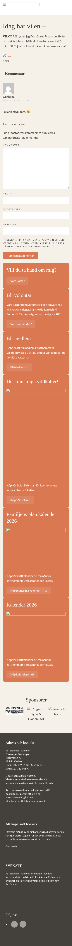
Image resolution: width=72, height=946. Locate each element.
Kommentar (11, 145)
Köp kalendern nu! (22, 674)
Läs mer (46, 839)
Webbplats (10, 224)
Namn (8, 194)
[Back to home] (21, 7)
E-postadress (13, 209)
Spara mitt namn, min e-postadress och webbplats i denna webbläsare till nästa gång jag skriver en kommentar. (33, 243)
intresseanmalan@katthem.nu (21, 797)
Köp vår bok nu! (20, 500)
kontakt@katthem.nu (25, 775)
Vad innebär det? (21, 324)
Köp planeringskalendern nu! (28, 590)
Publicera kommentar (20, 255)
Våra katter (17, 281)
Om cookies (12, 846)
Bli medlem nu (19, 367)
